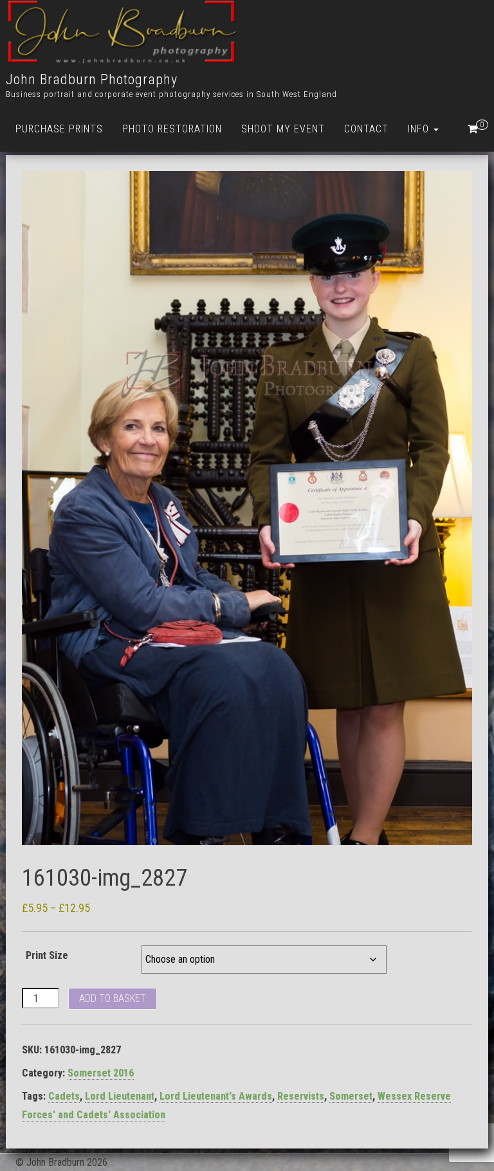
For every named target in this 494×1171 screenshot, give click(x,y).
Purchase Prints (59, 129)
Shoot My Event (283, 129)
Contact (366, 129)
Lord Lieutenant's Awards (216, 1096)
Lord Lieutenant (119, 1096)
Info (420, 129)
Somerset (350, 1096)
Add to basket (112, 998)
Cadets (64, 1096)
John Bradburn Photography (92, 79)
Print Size (47, 955)
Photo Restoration (172, 129)
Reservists (300, 1096)
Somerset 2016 (101, 1073)
